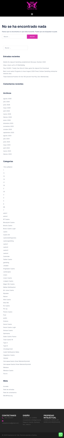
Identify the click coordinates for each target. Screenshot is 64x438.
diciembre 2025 (8, 123)
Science (5, 321)
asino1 (5, 213)
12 (4, 176)
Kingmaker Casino (9, 269)
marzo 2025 (7, 151)
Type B (5, 346)
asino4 (5, 216)
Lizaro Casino (7, 278)
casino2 (5, 247)
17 (4, 182)
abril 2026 (6, 111)
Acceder (5, 386)
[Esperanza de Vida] (31, 6)
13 (4, 179)
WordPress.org (7, 395)
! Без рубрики (7, 167)
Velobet (5, 358)
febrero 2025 (7, 154)
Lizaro (5, 275)
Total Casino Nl (8, 339)
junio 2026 (6, 105)
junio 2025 (6, 142)
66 (4, 207)
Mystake (6, 293)
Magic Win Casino (9, 284)
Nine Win (6, 302)
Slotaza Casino (8, 330)
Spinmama (6, 333)
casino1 (5, 244)
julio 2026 (6, 101)
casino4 (5, 253)
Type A (5, 343)
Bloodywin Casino (9, 222)
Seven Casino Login (9, 327)
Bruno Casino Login (9, 228)
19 (4, 185)
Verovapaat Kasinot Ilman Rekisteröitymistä (17, 364)
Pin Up (5, 309)
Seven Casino (7, 324)
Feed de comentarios (9, 392)
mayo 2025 (6, 145)
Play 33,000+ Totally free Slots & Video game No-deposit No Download (26, 68)
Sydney (34, 435)
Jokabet (5, 265)
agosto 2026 (7, 98)
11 (3, 173)
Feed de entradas (8, 389)
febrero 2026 (7, 117)
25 (4, 191)
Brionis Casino (7, 225)
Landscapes (7, 272)
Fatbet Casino (7, 259)
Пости (5, 373)
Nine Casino (7, 299)
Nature (5, 296)
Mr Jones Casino (8, 290)
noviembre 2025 (8, 126)
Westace (6, 367)
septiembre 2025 (8, 132)
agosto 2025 (7, 135)
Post (4, 315)
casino (5, 232)
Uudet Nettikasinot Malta (11, 352)
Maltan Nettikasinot (9, 287)
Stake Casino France (9, 336)
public (5, 318)
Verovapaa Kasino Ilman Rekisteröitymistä (16, 361)
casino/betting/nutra (9, 238)
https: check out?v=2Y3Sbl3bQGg (14, 65)
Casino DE (6, 235)
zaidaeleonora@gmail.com (10, 423)
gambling (6, 262)
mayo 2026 (6, 108)
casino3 (5, 250)
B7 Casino (6, 219)
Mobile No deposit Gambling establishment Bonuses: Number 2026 (24, 62)
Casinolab (6, 256)
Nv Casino (6, 306)
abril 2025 (6, 148)
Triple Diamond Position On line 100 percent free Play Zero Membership (25, 76)
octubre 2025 (7, 129)
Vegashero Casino (9, 355)
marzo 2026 (7, 114)
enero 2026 (7, 120)
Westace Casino (8, 370)
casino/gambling (8, 241)
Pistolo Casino (7, 312)
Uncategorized (8, 349)
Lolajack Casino (8, 281)
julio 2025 (6, 139)
